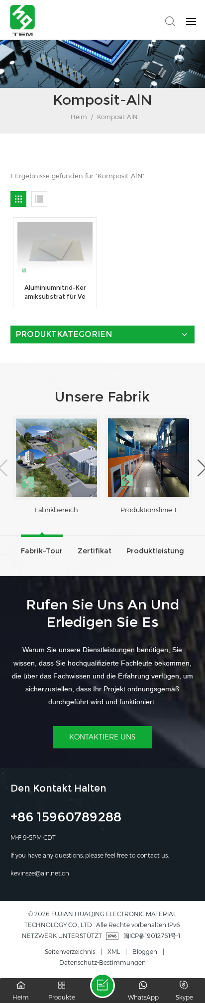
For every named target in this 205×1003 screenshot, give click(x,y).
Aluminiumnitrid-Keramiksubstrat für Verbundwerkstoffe (55, 292)
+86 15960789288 (65, 818)
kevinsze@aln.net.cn (39, 873)
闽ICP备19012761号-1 (151, 935)
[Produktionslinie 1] (148, 457)
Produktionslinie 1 (148, 510)
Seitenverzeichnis (70, 951)
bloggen (144, 951)
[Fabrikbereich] (56, 457)
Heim (78, 117)
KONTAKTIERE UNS (102, 737)
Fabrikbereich (56, 510)
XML (113, 951)
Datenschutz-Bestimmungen (102, 962)
